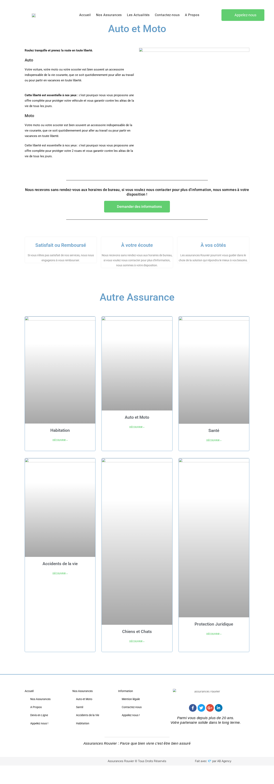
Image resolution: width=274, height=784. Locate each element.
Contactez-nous (167, 15)
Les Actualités (138, 15)
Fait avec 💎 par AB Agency (213, 761)
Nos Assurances (109, 15)
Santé (213, 430)
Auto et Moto (137, 417)
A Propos (192, 15)
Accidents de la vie (60, 563)
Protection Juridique (214, 624)
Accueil (85, 15)
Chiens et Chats (137, 631)
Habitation (60, 430)
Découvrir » (60, 440)
